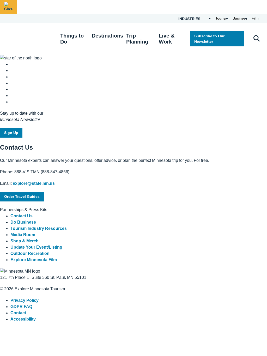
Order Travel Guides (22, 196)
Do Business (23, 222)
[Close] (8, 7)
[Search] (256, 39)
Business (240, 18)
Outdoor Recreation (30, 253)
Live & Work (166, 39)
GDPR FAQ (21, 306)
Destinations (107, 36)
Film (255, 18)
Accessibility (23, 319)
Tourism (221, 18)
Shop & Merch (24, 241)
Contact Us (21, 216)
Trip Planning (137, 39)
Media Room (22, 234)
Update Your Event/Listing (36, 247)
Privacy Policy (24, 300)
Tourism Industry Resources (38, 228)
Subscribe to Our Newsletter (209, 39)
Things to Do (72, 39)
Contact (18, 313)
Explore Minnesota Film (33, 259)
